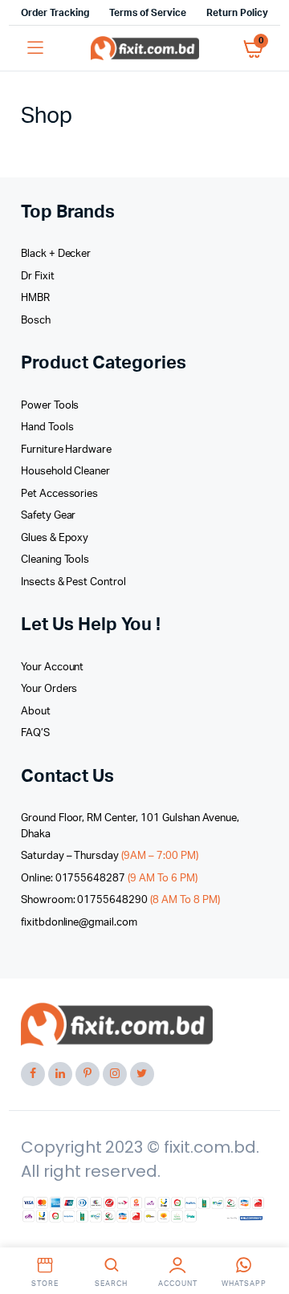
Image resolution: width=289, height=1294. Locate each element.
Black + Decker (56, 254)
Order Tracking (55, 13)
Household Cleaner (66, 471)
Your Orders (49, 689)
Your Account (52, 667)
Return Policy (237, 13)
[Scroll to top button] (263, 1230)
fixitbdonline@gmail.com (79, 923)
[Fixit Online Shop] (145, 48)
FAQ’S (35, 733)
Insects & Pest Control (73, 582)
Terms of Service (148, 13)
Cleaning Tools (55, 560)
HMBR (35, 298)
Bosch (36, 320)
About (36, 711)
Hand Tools (47, 427)
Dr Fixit (38, 276)
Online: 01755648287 (109, 878)
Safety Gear (48, 516)
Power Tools (50, 406)
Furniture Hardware (66, 450)
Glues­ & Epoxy (55, 538)
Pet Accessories (60, 494)
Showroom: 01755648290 (120, 900)
